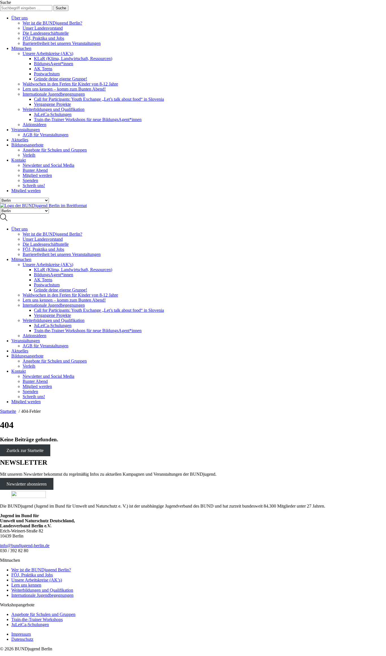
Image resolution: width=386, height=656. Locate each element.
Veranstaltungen (25, 129)
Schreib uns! (34, 185)
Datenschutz (22, 639)
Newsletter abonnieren (26, 483)
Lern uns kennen (26, 585)
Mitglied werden (37, 175)
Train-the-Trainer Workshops (37, 619)
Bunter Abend (35, 170)
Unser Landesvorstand (43, 28)
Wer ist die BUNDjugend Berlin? (52, 23)
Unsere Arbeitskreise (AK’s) (48, 53)
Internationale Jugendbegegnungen (54, 94)
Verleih (29, 155)
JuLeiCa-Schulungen (52, 114)
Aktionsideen (34, 124)
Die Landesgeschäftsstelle (46, 33)
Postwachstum (47, 73)
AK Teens (43, 68)
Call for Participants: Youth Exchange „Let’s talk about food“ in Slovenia (99, 99)
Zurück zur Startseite (25, 450)
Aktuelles (19, 139)
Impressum (21, 634)
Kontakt (18, 160)
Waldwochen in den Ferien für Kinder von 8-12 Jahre (70, 84)
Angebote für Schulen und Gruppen (55, 150)
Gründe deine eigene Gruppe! (60, 78)
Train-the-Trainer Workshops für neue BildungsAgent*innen (88, 119)
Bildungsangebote (27, 144)
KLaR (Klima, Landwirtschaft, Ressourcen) (73, 58)
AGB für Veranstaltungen (45, 134)
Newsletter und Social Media (48, 165)
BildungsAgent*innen (53, 63)
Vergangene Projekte (52, 104)
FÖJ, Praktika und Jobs (43, 38)
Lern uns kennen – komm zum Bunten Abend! (64, 89)
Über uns (19, 18)
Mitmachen (21, 48)
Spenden (30, 180)
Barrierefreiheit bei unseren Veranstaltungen (62, 43)
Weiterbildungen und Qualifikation (53, 109)
